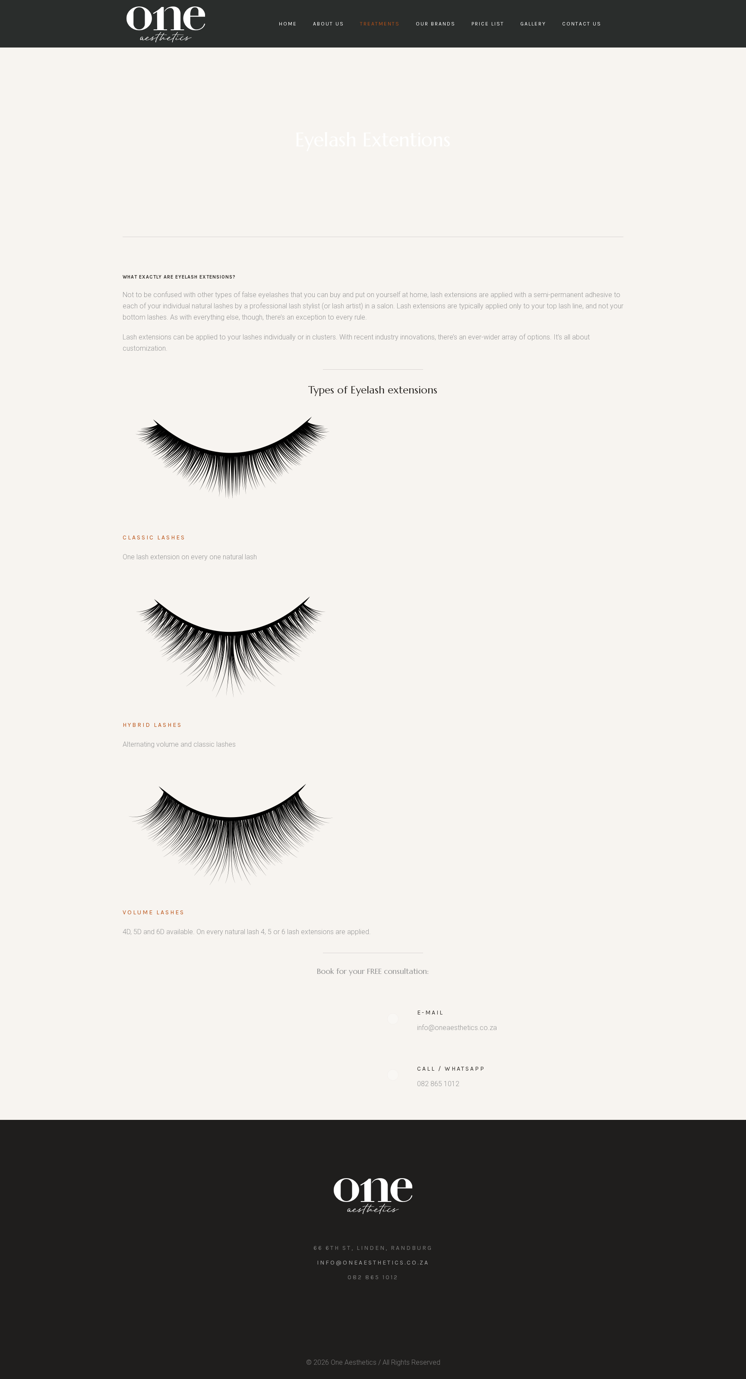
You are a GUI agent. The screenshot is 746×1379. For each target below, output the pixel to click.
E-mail (430, 1012)
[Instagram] (362, 1308)
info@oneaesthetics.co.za (373, 1262)
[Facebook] (381, 1308)
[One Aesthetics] (373, 1195)
